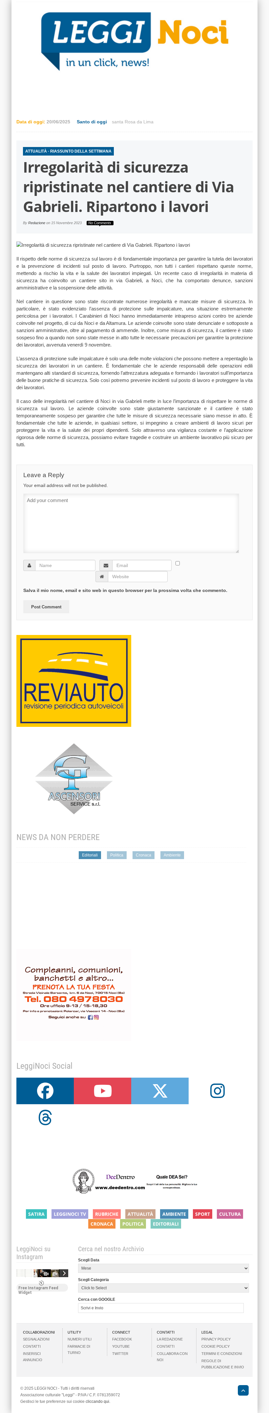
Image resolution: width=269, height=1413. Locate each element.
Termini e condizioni (221, 1354)
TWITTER (120, 1354)
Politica (116, 855)
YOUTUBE (121, 1346)
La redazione (170, 1339)
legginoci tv (70, 1214)
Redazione (36, 223)
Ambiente (172, 855)
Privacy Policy (216, 1339)
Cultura (230, 1214)
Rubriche (106, 1214)
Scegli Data (88, 1260)
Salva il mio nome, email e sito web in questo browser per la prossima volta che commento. (125, 590)
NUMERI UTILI (80, 1339)
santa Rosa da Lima (133, 121)
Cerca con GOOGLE (96, 1299)
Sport (202, 1214)
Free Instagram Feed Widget (38, 1289)
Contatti (32, 1346)
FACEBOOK (122, 1339)
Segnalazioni (36, 1339)
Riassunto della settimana (81, 151)
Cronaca (143, 855)
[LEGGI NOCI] (240, 1391)
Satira (36, 1214)
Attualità (36, 151)
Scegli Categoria (93, 1280)
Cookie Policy (215, 1346)
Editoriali (90, 855)
